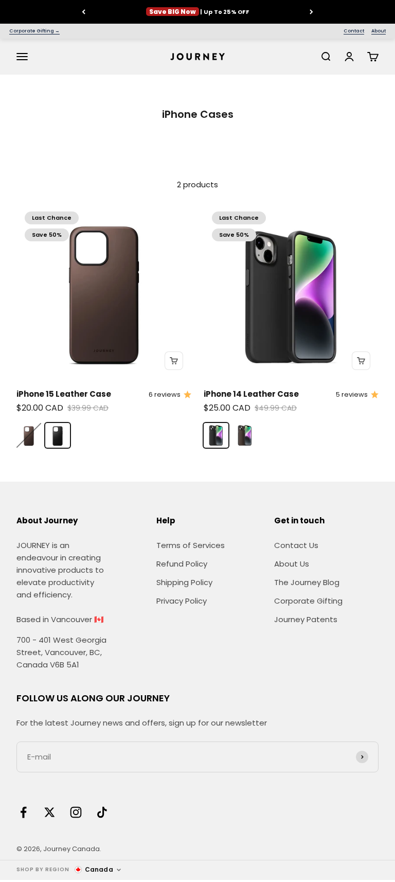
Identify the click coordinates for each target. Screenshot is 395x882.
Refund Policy (181, 563)
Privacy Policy (181, 600)
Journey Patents (305, 619)
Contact (354, 31)
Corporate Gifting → (34, 31)
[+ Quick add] (174, 360)
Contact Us (296, 545)
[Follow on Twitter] (50, 812)
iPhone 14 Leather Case (251, 394)
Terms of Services (190, 545)
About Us (291, 563)
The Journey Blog (306, 582)
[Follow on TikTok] (102, 812)
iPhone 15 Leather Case (63, 394)
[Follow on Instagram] (76, 812)
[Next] (311, 11)
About (378, 31)
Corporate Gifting (308, 600)
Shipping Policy (184, 582)
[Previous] (83, 11)
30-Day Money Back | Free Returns (197, 13)
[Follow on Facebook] (23, 812)
